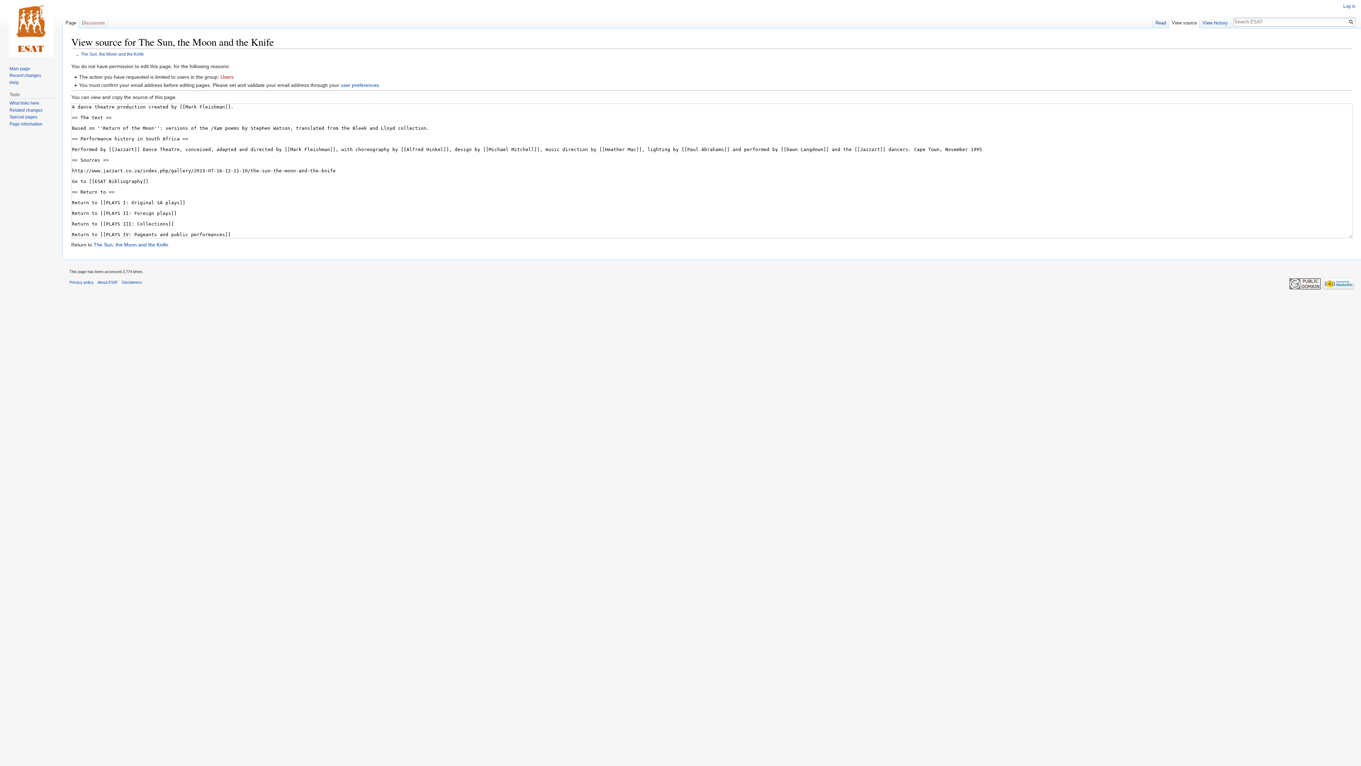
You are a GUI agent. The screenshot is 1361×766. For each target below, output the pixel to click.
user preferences (360, 85)
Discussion (93, 23)
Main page (20, 68)
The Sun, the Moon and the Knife (112, 54)
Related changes (26, 110)
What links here (24, 103)
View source (1184, 23)
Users (227, 77)
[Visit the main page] (31, 28)
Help (14, 82)
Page (71, 23)
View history (1215, 23)
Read (1160, 23)
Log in (1349, 6)
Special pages (23, 117)
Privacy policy (81, 282)
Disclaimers (132, 282)
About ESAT (107, 282)
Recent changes (25, 75)
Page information (26, 124)
